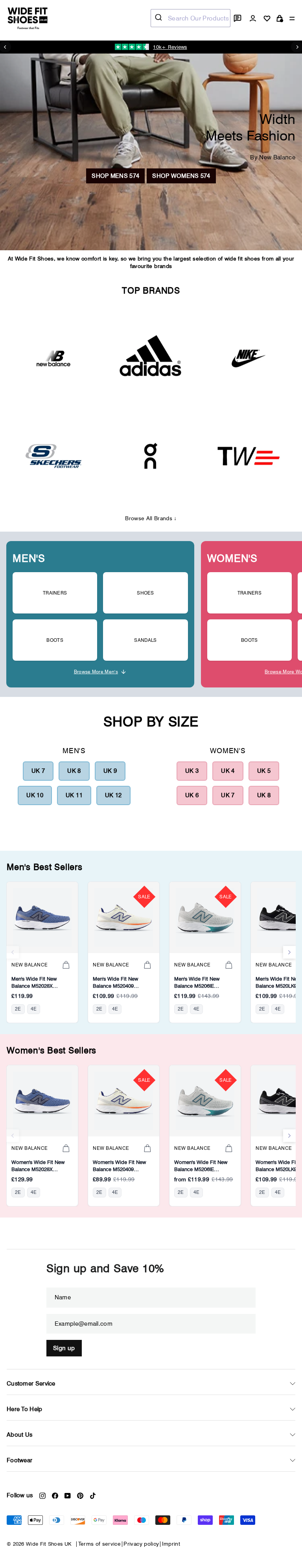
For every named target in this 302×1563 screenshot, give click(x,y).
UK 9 (110, 770)
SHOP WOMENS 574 (181, 175)
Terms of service (99, 1544)
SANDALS (145, 640)
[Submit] (159, 18)
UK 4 (227, 770)
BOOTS (54, 640)
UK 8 (74, 770)
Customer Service (31, 1383)
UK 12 (113, 795)
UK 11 (74, 795)
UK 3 (192, 770)
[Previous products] (12, 952)
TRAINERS (55, 593)
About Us (19, 1434)
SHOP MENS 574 (115, 175)
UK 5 (264, 770)
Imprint (171, 1544)
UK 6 (192, 795)
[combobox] (190, 18)
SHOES (145, 593)
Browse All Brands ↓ (151, 518)
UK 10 (34, 795)
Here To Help (24, 1409)
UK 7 (38, 770)
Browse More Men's (96, 671)
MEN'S (29, 558)
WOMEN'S (232, 558)
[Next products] (289, 952)
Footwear (19, 1460)
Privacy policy (141, 1544)
